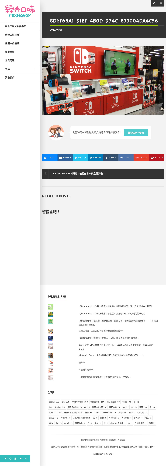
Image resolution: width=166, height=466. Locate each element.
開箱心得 (114, 407)
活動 (52, 412)
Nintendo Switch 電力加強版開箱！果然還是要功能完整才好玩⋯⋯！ (111, 355)
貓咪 (88, 412)
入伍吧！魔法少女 (81, 418)
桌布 (98, 423)
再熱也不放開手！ (87, 369)
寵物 (103, 418)
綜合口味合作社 (57, 407)
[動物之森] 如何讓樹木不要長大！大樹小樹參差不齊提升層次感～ (109, 338)
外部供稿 (127, 418)
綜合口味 (71, 447)
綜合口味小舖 (12, 34)
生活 (7, 69)
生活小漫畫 (113, 402)
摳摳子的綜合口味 (77, 407)
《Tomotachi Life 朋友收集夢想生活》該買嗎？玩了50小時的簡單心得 (112, 313)
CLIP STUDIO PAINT (105, 412)
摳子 (122, 412)
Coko (126, 402)
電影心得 (142, 412)
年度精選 (10, 52)
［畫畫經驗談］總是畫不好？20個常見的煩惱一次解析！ (105, 377)
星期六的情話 (12, 43)
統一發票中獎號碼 (98, 407)
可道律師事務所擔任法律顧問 (90, 447)
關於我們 (85, 440)
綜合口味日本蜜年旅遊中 (70, 412)
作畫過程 (66, 418)
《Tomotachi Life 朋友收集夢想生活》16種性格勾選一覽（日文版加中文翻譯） (116, 306)
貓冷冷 (82, 362)
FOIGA (138, 418)
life (65, 402)
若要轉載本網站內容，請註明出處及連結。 (137, 447)
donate (53, 418)
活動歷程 (103, 440)
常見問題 (10, 60)
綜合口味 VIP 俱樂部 (15, 26)
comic (54, 402)
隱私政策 (94, 440)
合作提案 (121, 440)
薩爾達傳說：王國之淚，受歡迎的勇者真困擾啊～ (101, 330)
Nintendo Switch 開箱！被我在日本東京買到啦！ (79, 173)
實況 (148, 418)
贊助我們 (10, 77)
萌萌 (143, 407)
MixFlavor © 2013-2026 (103, 454)
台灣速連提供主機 (111, 447)
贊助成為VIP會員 (136, 132)
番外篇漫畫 (97, 402)
